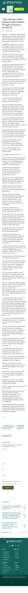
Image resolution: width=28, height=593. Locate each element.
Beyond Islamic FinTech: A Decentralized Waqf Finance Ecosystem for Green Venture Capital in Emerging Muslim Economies (9, 525)
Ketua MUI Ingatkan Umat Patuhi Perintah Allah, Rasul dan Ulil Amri (8, 427)
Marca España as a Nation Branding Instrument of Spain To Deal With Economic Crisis (11, 507)
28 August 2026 (24, 507)
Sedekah (17, 567)
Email (3, 469)
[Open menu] (3, 9)
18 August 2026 (24, 525)
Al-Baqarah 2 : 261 (7, 532)
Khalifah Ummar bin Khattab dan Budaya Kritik (20, 427)
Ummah (4, 417)
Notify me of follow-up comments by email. (12, 481)
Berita (11, 30)
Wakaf (17, 565)
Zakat (17, 569)
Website (3, 475)
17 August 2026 (22, 532)
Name (3, 463)
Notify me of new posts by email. (10, 484)
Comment (4, 449)
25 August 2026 (24, 515)
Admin (8, 30)
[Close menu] (8, 7)
